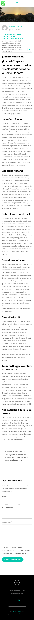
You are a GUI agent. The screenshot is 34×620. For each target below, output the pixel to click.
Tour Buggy (19, 49)
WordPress (12, 614)
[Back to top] (17, 582)
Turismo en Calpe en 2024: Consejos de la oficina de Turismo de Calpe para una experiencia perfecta (16, 456)
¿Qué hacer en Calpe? (13, 56)
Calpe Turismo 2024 (13, 45)
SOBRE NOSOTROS (17, 594)
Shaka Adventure (15, 26)
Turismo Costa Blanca (12, 38)
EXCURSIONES (15, 591)
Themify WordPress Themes (24, 614)
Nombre (5, 496)
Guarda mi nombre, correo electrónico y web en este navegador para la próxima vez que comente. (16, 550)
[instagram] (19, 600)
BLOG (23, 591)
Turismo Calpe (8, 36)
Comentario (7, 522)
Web (18, 505)
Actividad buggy (7, 41)
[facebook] (14, 600)
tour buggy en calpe (11, 34)
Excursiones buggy (8, 47)
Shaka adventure (16, 611)
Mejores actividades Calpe (11, 48)
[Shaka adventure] (17, 4)
